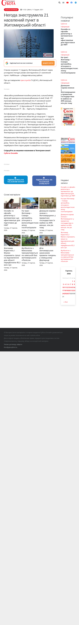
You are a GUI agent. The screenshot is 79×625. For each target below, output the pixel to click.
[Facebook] (71, 2)
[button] (60, 2)
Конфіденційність (10, 347)
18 (65, 290)
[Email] (63, 2)
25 (65, 293)
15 (72, 287)
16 (74, 287)
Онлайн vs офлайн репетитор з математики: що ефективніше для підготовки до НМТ (12, 218)
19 (67, 290)
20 (69, 290)
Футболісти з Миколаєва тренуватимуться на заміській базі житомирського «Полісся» (30, 254)
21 (71, 290)
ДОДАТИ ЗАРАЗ (48, 63)
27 (69, 293)
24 (63, 293)
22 (72, 290)
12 (67, 287)
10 (63, 287)
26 (67, 293)
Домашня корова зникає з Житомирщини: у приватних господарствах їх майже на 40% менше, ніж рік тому (47, 219)
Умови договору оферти (13, 344)
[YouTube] (67, 2)
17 (63, 290)
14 (71, 287)
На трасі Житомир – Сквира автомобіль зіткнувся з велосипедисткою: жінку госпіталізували (30, 219)
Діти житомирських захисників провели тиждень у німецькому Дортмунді (47, 254)
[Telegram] (75, 2)
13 (69, 287)
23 (74, 290)
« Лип (65, 302)
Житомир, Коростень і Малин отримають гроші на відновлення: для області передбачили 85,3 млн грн (12, 256)
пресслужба (25, 80)
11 (65, 287)
